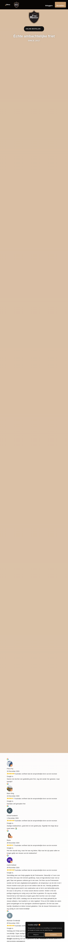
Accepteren (53, 934)
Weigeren (36, 934)
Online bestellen (33, 29)
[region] (45, 930)
